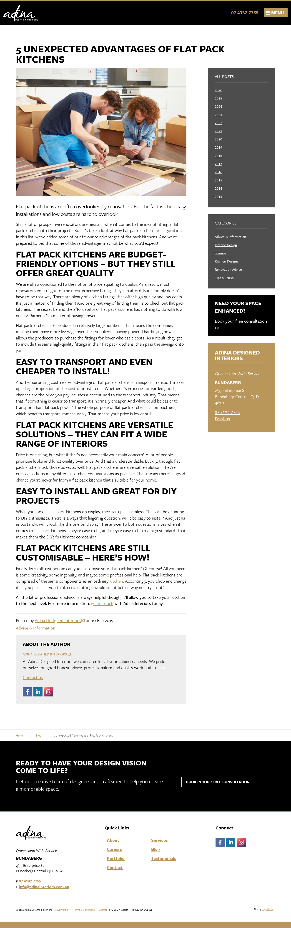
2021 (218, 130)
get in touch (102, 603)
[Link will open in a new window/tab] (27, 691)
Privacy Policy (62, 910)
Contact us (33, 677)
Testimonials (163, 858)
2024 (218, 106)
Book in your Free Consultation (218, 782)
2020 (218, 139)
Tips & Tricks (224, 277)
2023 (218, 114)
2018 (218, 155)
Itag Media (267, 909)
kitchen (116, 581)
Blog (155, 849)
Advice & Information (35, 628)
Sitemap (103, 910)
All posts (224, 76)
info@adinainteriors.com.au (44, 887)
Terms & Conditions (84, 910)
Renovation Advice (228, 269)
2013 (218, 196)
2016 (218, 171)
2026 (218, 89)
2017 (218, 163)
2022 (218, 122)
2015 (218, 180)
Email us (222, 419)
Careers (114, 849)
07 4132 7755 (244, 12)
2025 (218, 98)
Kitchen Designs (226, 261)
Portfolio (116, 858)
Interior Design (226, 244)
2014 (218, 188)
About (113, 840)
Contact (115, 867)
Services (159, 840)
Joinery (220, 252)
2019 (218, 147)
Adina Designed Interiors (20, 13)
